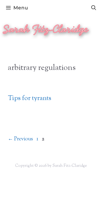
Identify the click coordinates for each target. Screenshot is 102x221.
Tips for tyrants (29, 98)
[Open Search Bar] (94, 8)
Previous (20, 139)
